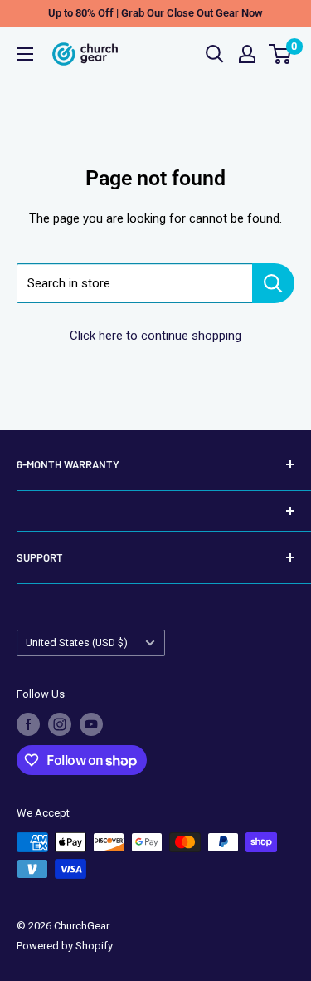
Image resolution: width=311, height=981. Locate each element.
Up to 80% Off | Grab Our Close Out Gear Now (155, 13)
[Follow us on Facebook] (28, 724)
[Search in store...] (273, 283)
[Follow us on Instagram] (59, 724)
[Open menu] (25, 54)
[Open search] (215, 54)
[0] (280, 54)
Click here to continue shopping (155, 335)
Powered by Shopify (65, 945)
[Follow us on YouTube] (91, 724)
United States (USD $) (77, 642)
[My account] (247, 54)
